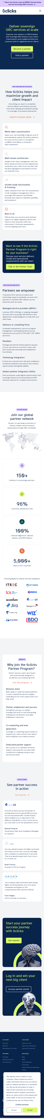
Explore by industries (28, 1048)
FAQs (23, 1059)
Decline (14, 1110)
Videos (24, 1070)
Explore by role (26, 1043)
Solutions (5, 1043)
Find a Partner (7, 1062)
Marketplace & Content (10, 1048)
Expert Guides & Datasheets (30, 1067)
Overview (5, 1057)
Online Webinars (27, 1062)
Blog (23, 1057)
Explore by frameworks (29, 1046)
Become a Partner (8, 1059)
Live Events (25, 1065)
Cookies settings (22, 1104)
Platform (5, 1046)
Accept (30, 1110)
